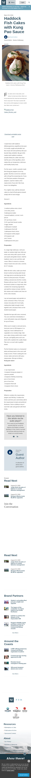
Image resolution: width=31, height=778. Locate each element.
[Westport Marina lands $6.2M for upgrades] (6, 495)
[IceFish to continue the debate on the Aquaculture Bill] (6, 617)
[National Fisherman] (3, 2)
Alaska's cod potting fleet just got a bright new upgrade (19, 602)
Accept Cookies (24, 775)
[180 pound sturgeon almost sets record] (6, 668)
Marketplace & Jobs (10, 727)
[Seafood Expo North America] (24, 709)
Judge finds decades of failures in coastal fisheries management (18, 489)
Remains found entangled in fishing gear (18, 662)
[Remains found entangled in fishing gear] (6, 663)
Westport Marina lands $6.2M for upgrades (18, 497)
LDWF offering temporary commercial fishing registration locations (19, 650)
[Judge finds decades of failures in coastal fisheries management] (6, 486)
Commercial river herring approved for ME (18, 656)
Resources (10, 724)
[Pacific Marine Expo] (8, 709)
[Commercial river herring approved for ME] (6, 657)
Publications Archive (10, 730)
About (7, 738)
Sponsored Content (10, 733)
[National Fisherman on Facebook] (16, 700)
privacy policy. (10, 770)
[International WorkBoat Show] (17, 710)
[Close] (29, 761)
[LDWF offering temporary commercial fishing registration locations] (6, 650)
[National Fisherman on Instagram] (18, 700)
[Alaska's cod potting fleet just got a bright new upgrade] (6, 602)
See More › (15, 633)
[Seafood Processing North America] (16, 716)
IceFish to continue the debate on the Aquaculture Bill (18, 617)
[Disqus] (15, 530)
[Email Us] (13, 436)
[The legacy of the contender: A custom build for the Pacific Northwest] (6, 608)
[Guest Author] (5, 37)
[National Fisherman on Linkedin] (21, 700)
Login (22, 2)
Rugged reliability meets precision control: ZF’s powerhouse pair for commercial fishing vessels (18, 625)
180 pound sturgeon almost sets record (17, 668)
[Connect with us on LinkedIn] (17, 436)
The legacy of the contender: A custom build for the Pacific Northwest (17, 609)
